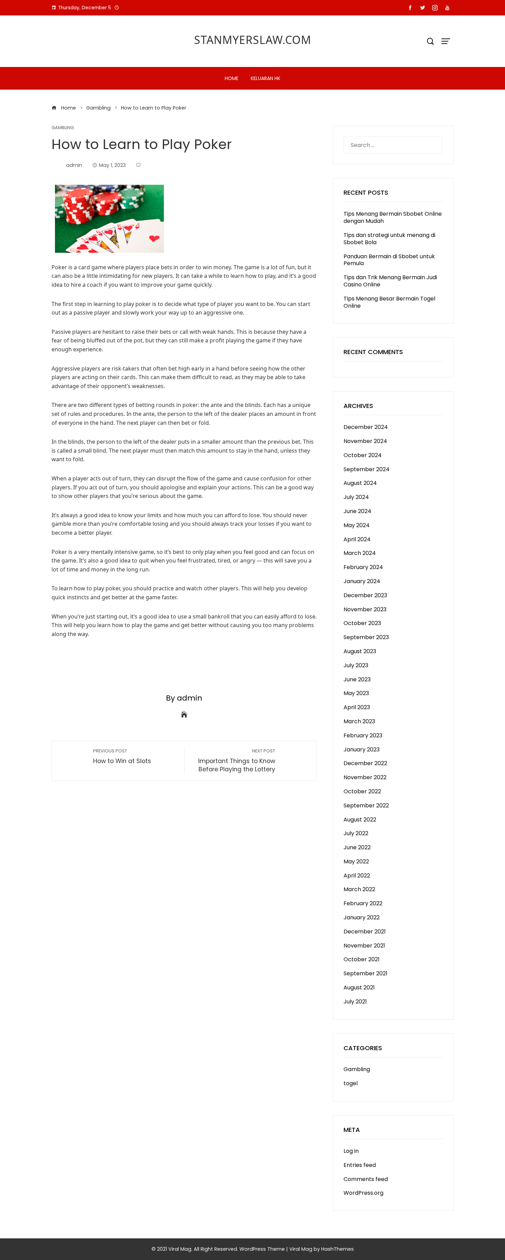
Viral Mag (300, 1249)
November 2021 (364, 946)
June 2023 (357, 679)
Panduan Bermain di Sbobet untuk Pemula (389, 260)
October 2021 (362, 959)
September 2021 (366, 973)
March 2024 (360, 553)
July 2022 (356, 833)
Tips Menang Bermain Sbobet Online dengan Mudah (393, 217)
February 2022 (363, 903)
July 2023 (356, 665)
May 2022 (356, 861)
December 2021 (365, 931)
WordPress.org (363, 1193)
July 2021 (355, 1002)
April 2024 (357, 539)
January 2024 (362, 581)
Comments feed (366, 1179)
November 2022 (365, 777)
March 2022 (359, 889)
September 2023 (366, 637)
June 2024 (357, 511)
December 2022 (365, 763)
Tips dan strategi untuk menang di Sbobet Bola (389, 238)
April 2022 (357, 875)
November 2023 (365, 609)
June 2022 (357, 847)
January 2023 (362, 749)
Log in (351, 1151)
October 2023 (362, 623)
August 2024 (360, 483)
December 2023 (365, 595)
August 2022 (360, 820)
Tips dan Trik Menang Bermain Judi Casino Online (390, 280)
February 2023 (363, 735)
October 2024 (363, 455)
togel (351, 1083)
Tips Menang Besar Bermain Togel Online (389, 302)
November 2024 (365, 441)
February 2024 (363, 567)
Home (231, 78)
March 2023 (359, 721)
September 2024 (367, 469)
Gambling (63, 128)
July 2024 (356, 497)
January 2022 (362, 917)
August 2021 (359, 987)
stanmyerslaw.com (252, 39)
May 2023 (356, 693)
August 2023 (360, 651)
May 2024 (357, 525)
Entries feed (360, 1165)
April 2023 (357, 707)
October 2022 (362, 791)
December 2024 (366, 427)
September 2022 (366, 805)
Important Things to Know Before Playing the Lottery (236, 761)
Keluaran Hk (265, 78)
